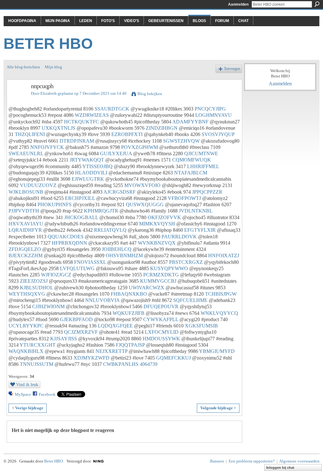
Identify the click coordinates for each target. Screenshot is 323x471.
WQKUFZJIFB (128, 313)
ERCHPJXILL (80, 198)
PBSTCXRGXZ (186, 262)
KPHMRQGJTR (101, 210)
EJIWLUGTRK (88, 179)
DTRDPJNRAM (77, 141)
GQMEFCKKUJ (173, 357)
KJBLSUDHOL (36, 287)
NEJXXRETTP (111, 351)
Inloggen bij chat (280, 467)
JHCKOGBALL (81, 217)
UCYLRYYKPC (26, 325)
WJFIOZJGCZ (56, 274)
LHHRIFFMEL (203, 166)
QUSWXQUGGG (145, 204)
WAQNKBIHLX (26, 351)
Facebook (47, 394)
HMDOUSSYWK (161, 338)
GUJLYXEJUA (116, 153)
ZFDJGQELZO (25, 249)
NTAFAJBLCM (190, 172)
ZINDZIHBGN (162, 128)
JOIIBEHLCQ (117, 249)
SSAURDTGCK (112, 108)
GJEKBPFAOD (76, 319)
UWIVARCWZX (146, 287)
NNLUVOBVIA (102, 300)
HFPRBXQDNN (69, 243)
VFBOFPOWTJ (184, 198)
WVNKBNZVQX (157, 243)
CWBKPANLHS (120, 364)
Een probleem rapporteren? (252, 461)
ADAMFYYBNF (190, 121)
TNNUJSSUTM (36, 364)
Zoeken (317, 4)
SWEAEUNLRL (26, 153)
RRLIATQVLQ (110, 230)
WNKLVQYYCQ (219, 313)
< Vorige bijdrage (27, 408)
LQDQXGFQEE (115, 325)
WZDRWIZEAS (92, 115)
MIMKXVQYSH (157, 223)
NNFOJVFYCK (47, 147)
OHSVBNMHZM (124, 255)
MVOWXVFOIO (142, 185)
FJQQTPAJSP (130, 345)
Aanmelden (238, 4)
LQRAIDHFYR (25, 230)
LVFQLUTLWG (77, 268)
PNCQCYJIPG (210, 108)
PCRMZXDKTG (161, 274)
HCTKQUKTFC (81, 121)
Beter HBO (48, 43)
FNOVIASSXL (90, 262)
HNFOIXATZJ (223, 255)
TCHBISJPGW (221, 294)
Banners (217, 461)
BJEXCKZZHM (26, 255)
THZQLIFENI (30, 134)
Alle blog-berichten (23, 67)
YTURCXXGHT (38, 345)
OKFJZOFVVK (164, 217)
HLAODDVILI (91, 172)
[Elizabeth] (17, 99)
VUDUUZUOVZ (38, 185)
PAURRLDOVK (179, 236)
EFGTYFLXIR (200, 230)
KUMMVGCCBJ (158, 281)
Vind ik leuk (27, 384)
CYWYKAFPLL (160, 319)
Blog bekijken (150, 93)
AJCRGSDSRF (119, 192)
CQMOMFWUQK (191, 159)
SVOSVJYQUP (218, 134)
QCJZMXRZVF (81, 332)
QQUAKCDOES (66, 236)
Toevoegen (232, 69)
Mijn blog (53, 67)
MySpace (23, 394)
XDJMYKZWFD (91, 357)
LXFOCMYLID (162, 332)
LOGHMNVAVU (213, 115)
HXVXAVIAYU (26, 223)
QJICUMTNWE (201, 153)
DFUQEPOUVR (161, 306)
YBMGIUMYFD (217, 351)
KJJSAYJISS (63, 338)
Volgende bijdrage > (218, 408)
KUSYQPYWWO (169, 268)
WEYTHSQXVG (27, 294)
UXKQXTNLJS (58, 128)
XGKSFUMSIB (201, 325)
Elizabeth (48, 93)
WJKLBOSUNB (26, 192)
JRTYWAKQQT (87, 159)
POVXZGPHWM (139, 147)
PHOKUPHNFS (55, 204)
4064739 (148, 364)
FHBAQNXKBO (129, 294)
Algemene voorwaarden (299, 461)
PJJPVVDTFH (24, 210)
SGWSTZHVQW (181, 141)
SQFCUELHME (190, 300)
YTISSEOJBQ (97, 166)
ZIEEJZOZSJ (34, 281)
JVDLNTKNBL (195, 210)
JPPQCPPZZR (207, 192)
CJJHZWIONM (48, 306)
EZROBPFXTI (127, 134)
